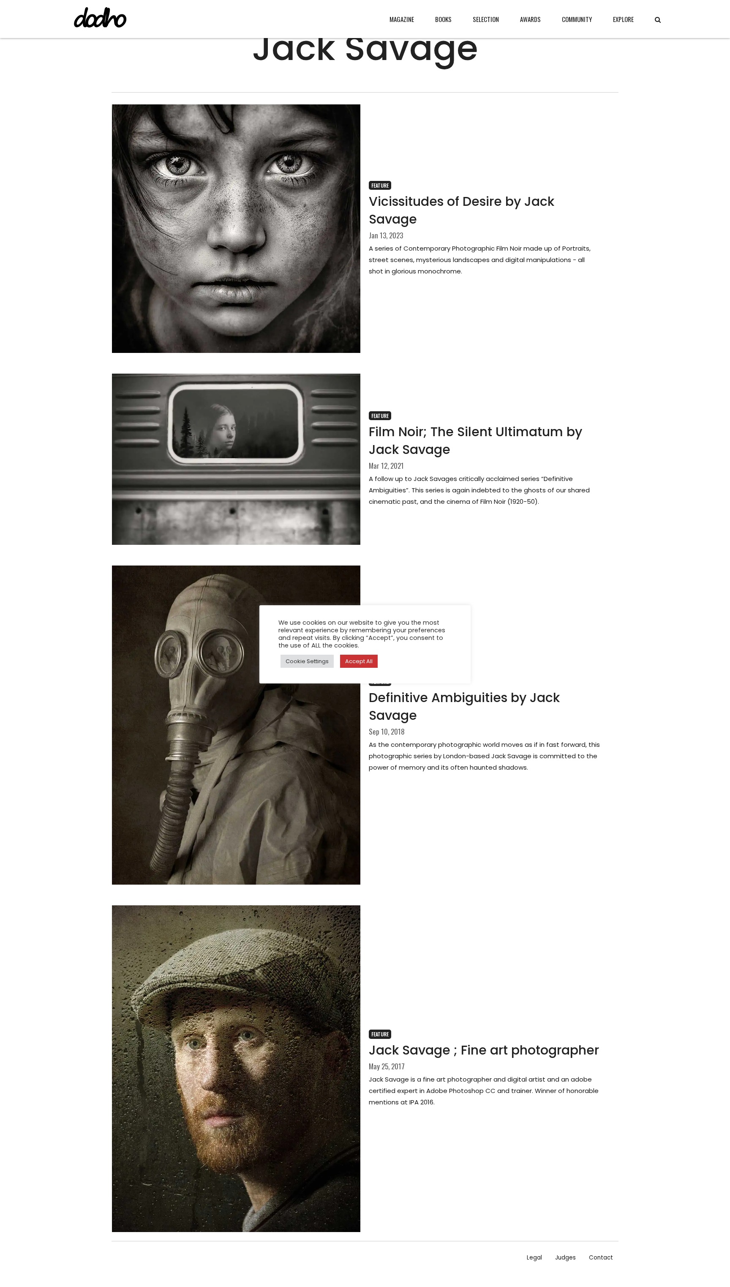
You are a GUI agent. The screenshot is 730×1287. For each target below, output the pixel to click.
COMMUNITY (577, 19)
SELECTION (486, 19)
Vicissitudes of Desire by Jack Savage (461, 210)
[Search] (658, 19)
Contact (601, 1258)
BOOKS (443, 19)
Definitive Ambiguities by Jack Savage (464, 706)
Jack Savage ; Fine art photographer (484, 1050)
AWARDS (530, 19)
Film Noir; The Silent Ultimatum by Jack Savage (475, 441)
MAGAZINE (402, 19)
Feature (380, 185)
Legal (534, 1258)
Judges (565, 1258)
